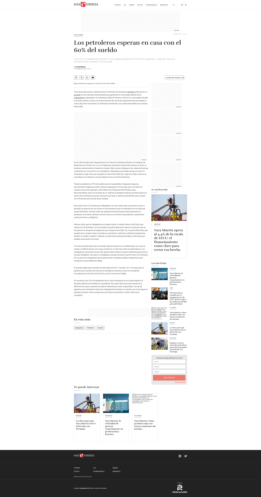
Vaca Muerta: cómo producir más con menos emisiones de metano (178, 315)
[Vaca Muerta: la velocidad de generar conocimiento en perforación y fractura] (159, 274)
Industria (157, 224)
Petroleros (90, 328)
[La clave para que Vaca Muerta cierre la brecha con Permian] (159, 328)
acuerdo (77, 95)
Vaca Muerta (173, 307)
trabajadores (78, 35)
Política (140, 5)
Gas (125, 5)
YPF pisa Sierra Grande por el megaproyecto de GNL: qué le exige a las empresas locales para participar (178, 298)
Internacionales (151, 5)
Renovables (164, 5)
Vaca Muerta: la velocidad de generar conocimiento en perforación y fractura (177, 278)
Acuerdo (100, 328)
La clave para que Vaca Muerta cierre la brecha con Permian (178, 331)
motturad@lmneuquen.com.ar (82, 69)
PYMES (171, 288)
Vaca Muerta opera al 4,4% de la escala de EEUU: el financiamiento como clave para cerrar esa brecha (168, 240)
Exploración (173, 338)
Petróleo (118, 5)
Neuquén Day (173, 268)
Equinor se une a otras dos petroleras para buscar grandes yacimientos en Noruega (178, 347)
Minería (131, 5)
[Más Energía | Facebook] (182, 5)
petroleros (131, 92)
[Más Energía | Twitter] (186, 5)
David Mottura (81, 67)
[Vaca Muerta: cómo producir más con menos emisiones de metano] (159, 313)
